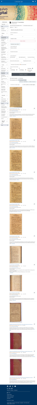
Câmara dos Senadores (4, 28)
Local (3, 64)
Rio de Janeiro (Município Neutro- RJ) (4, 76)
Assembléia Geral (4, 30)
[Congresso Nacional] (9, 388)
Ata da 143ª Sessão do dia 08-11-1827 (14, 204)
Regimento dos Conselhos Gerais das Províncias (4, 111)
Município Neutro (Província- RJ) (4, 70)
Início (11, 68)
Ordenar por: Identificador (24, 81)
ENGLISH (8, 390)
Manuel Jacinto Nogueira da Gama (4, 57)
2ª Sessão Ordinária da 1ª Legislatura (4, 101)
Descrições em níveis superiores (15, 64)
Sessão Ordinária (4, 99)
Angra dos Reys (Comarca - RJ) (4, 89)
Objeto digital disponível (22, 57)
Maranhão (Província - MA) (4, 82)
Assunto (3, 95)
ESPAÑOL (12, 390)
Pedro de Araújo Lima (4, 55)
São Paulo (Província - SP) (4, 92)
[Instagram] (12, 386)
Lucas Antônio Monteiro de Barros (4, 42)
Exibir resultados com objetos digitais (29, 84)
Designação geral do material (27, 60)
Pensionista (8, 398)
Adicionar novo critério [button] (15, 44)
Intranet (9, 392)
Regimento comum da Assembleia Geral (4, 107)
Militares (4, 118)
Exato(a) (30, 71)
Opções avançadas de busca (17, 30)
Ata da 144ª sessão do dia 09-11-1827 (14, 236)
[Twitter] (10, 386)
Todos (2, 26)
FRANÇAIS (15, 390)
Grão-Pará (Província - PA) (4, 79)
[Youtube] (15, 386)
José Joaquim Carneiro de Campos (4, 61)
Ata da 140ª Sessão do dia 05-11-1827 (14, 140)
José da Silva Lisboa (4, 59)
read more (13, 147)
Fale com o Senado (11, 400)
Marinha (4, 103)
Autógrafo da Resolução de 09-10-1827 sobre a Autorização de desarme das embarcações (21, 324)
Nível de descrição (12, 57)
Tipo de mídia (3, 121)
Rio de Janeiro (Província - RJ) (4, 87)
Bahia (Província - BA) (4, 84)
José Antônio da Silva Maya (4, 40)
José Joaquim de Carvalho (4, 45)
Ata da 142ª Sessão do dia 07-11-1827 (14, 172)
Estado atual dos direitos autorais (14, 60)
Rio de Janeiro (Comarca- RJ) (4, 73)
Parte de (3, 24)
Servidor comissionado (10, 395)
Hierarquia (21, 78)
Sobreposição (30, 70)
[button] (33, 1)
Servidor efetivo (9, 394)
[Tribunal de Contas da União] (11, 388)
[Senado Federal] (18, 1)
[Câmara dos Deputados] (7, 388)
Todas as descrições (23, 64)
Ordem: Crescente (32, 81)
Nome (3, 33)
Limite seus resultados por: (4, 22)
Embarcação (4, 105)
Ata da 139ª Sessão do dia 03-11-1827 (14, 108)
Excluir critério (22, 41)
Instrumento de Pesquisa (31, 57)
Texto (4, 125)
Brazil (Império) (4, 68)
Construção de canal (4, 117)
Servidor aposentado (10, 397)
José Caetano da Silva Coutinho (4, 52)
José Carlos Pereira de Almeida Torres (4, 37)
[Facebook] (8, 386)
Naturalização (4, 109)
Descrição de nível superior (14, 51)
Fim (19, 68)
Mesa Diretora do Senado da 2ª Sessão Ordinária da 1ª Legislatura (4, 48)
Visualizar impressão (14, 78)
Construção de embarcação (4, 115)
